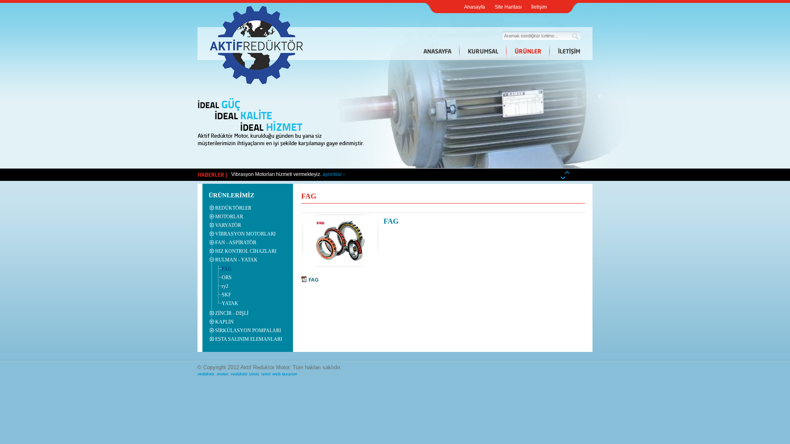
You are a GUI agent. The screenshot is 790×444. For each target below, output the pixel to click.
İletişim (539, 7)
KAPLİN (224, 322)
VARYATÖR (228, 225)
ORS (227, 277)
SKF (226, 295)
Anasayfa (474, 7)
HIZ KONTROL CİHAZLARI (245, 251)
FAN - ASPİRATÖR (235, 242)
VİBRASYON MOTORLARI (245, 234)
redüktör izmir (244, 374)
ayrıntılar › (334, 174)
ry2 (225, 286)
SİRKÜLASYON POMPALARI (248, 330)
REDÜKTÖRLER (233, 208)
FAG (227, 269)
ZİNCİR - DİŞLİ (232, 313)
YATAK (230, 303)
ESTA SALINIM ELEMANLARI (248, 339)
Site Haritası (508, 7)
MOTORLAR (229, 217)
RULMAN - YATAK (236, 260)
